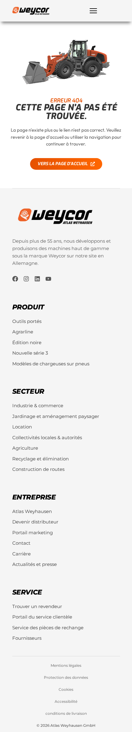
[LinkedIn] (37, 279)
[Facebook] (15, 279)
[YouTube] (48, 279)
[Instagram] (26, 279)
